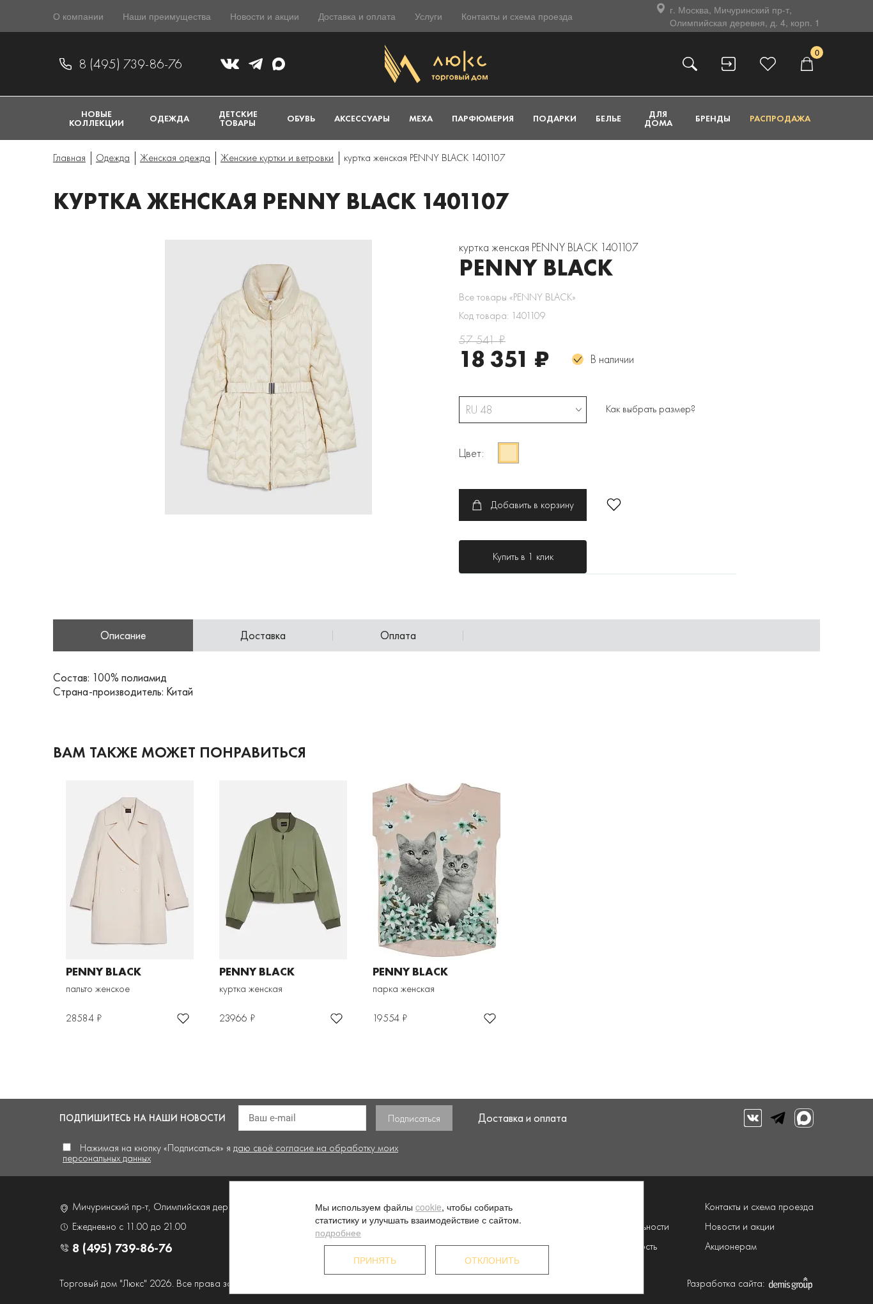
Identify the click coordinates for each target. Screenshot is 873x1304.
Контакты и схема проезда (517, 16)
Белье (608, 118)
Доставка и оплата (357, 16)
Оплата (398, 635)
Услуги (428, 16)
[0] (807, 64)
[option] (277, 377)
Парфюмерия (483, 118)
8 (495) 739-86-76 (130, 64)
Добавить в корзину (532, 504)
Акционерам (731, 1246)
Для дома (658, 118)
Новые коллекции (96, 118)
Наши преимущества (167, 16)
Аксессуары (362, 118)
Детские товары (238, 118)
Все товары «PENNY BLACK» (517, 297)
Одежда (169, 118)
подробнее (338, 1232)
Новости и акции (264, 16)
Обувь (301, 118)
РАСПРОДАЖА (780, 118)
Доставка (263, 635)
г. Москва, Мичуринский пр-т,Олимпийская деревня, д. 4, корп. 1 (745, 16)
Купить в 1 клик (523, 556)
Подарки (554, 118)
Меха (421, 118)
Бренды (712, 118)
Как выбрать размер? (650, 408)
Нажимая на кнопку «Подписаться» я (230, 1153)
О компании (78, 16)
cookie (428, 1206)
